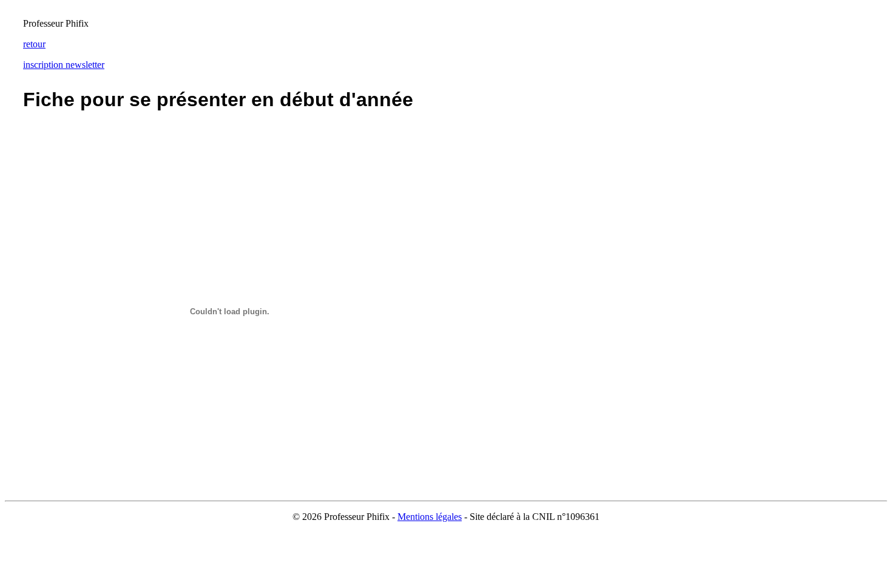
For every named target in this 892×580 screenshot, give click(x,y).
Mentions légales (429, 516)
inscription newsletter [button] (63, 64)
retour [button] (34, 44)
